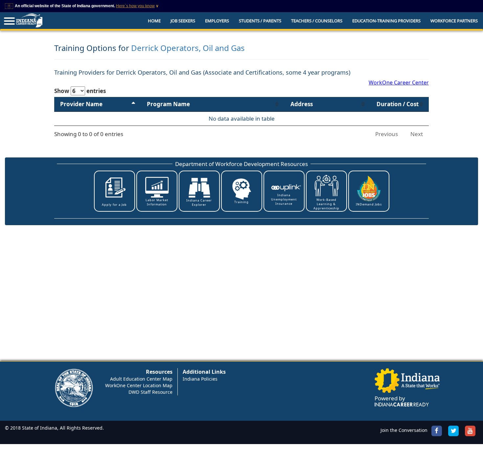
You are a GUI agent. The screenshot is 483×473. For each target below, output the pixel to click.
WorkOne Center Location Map (138, 385)
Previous (386, 134)
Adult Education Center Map (141, 379)
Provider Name (81, 104)
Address (301, 104)
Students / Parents (260, 21)
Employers (217, 21)
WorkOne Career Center (399, 82)
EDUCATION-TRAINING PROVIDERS (386, 21)
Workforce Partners (454, 21)
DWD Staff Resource (150, 392)
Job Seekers (183, 21)
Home (154, 21)
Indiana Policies (200, 379)
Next (416, 134)
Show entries (80, 91)
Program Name (168, 104)
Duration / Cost (398, 104)
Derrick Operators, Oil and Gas (188, 47)
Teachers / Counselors (316, 21)
